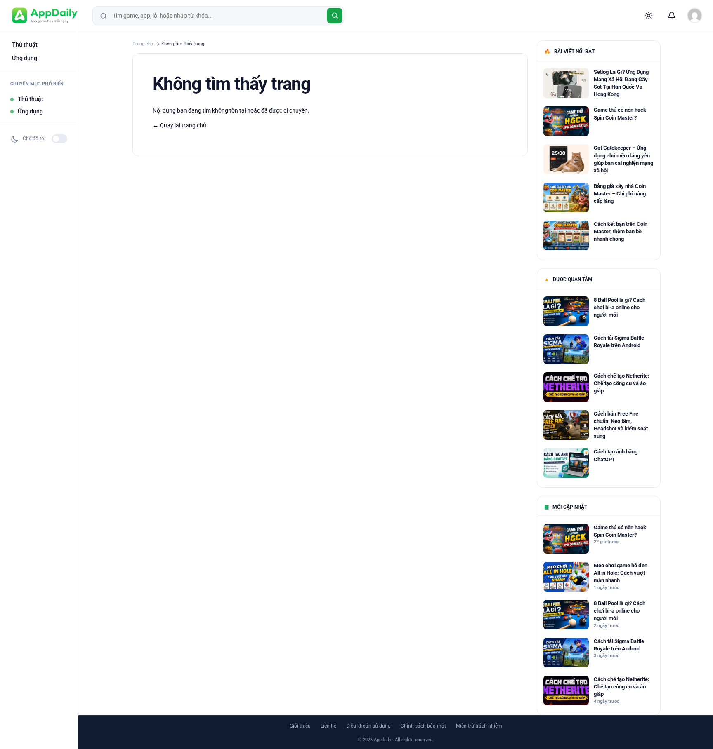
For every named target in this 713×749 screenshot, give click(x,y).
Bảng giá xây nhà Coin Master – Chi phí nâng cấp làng (620, 193)
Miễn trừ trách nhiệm (479, 726)
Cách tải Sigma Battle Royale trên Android (619, 341)
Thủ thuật (25, 44)
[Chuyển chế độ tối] (59, 138)
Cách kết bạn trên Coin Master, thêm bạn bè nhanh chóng (620, 231)
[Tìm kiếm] (334, 15)
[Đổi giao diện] (648, 15)
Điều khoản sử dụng (368, 726)
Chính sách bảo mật (423, 726)
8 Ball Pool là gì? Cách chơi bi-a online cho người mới (619, 307)
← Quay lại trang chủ (179, 125)
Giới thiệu (300, 726)
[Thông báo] (672, 15)
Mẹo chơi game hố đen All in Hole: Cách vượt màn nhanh (620, 572)
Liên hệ (328, 726)
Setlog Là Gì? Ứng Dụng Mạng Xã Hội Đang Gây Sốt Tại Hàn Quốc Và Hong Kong (621, 83)
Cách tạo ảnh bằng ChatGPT (615, 455)
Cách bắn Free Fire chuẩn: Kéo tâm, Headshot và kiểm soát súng (621, 425)
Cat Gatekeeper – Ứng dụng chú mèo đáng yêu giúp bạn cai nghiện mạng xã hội (623, 159)
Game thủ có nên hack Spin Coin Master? (620, 113)
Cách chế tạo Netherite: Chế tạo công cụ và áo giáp (621, 383)
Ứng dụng (24, 58)
